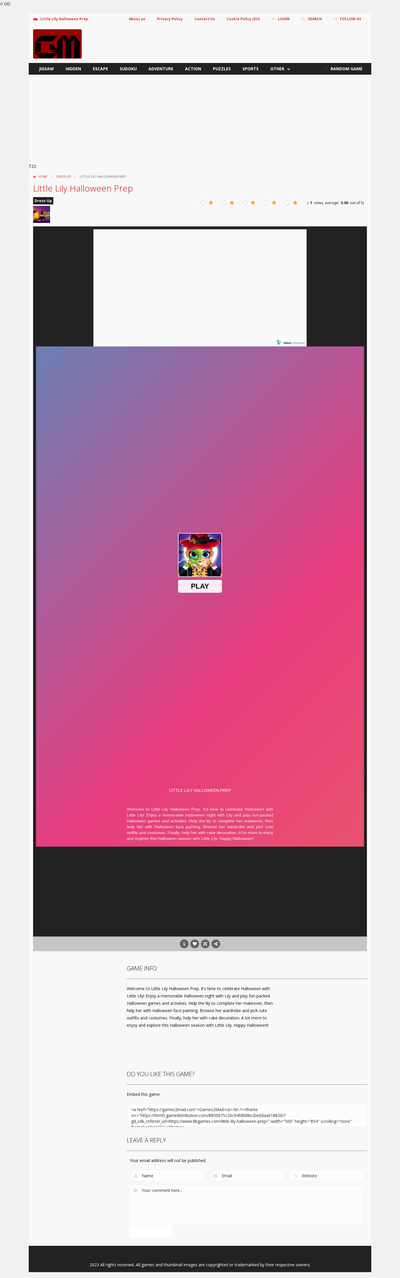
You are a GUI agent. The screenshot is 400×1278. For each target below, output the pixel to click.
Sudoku (128, 68)
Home (42, 177)
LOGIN (284, 18)
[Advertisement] (200, 119)
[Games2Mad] (57, 43)
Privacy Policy (170, 18)
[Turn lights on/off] (184, 943)
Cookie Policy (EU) (243, 18)
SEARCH (315, 18)
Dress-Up (63, 177)
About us (137, 18)
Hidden (73, 68)
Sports (250, 68)
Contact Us (204, 18)
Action (193, 68)
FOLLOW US (350, 18)
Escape (100, 68)
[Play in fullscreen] (205, 943)
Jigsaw (46, 68)
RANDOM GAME (346, 68)
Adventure (160, 68)
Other (277, 68)
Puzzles (222, 68)
